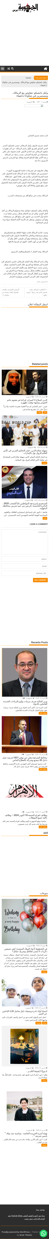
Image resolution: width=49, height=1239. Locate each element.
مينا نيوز (41, 1215)
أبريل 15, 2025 (41, 698)
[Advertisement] (24, 40)
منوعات (44, 972)
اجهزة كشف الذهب (30, 1215)
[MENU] (2, 68)
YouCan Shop (16, 1215)
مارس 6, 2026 (41, 1130)
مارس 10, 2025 (40, 754)
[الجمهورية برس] (45, 68)
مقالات (39, 412)
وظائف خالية (42, 713)
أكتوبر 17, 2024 (40, 812)
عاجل (38, 282)
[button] (43, 1233)
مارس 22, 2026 (40, 1008)
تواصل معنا (40, 1209)
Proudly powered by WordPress (16, 1232)
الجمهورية (30, 102)
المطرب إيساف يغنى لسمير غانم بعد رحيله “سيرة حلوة (37, 292)
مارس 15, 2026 (40, 1068)
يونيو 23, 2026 (41, 946)
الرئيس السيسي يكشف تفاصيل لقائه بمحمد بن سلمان (10, 292)
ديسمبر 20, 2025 (40, 500)
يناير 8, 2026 (41, 447)
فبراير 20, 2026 (40, 397)
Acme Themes (26, 1235)
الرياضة (43, 282)
